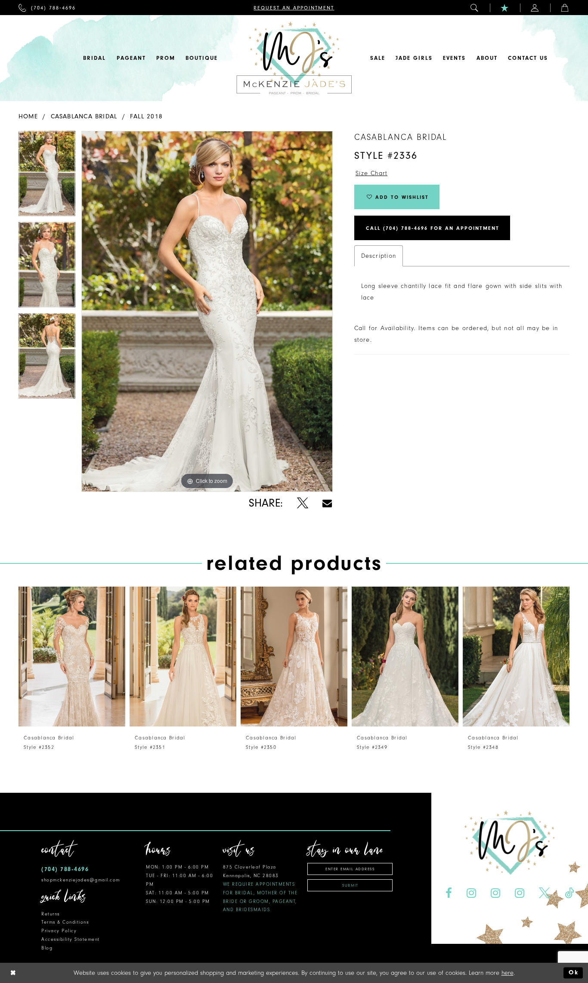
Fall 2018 (146, 116)
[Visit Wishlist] (505, 7)
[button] (475, 7)
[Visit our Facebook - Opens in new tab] (449, 893)
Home (28, 116)
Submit (350, 885)
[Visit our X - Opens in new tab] (544, 893)
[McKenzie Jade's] (294, 58)
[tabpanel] (47, 176)
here (507, 973)
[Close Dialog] (13, 972)
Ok (574, 973)
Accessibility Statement (70, 939)
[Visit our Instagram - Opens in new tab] (471, 893)
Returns (50, 914)
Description (378, 256)
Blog (47, 948)
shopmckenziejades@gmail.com (80, 880)
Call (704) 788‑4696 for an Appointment (432, 228)
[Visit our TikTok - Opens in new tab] (569, 893)
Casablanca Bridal (84, 116)
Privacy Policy (59, 931)
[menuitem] (47, 7)
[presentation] (72, 656)
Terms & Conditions (65, 922)
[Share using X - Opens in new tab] (302, 503)
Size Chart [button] (371, 173)
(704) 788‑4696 (65, 869)
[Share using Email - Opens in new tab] (327, 503)
